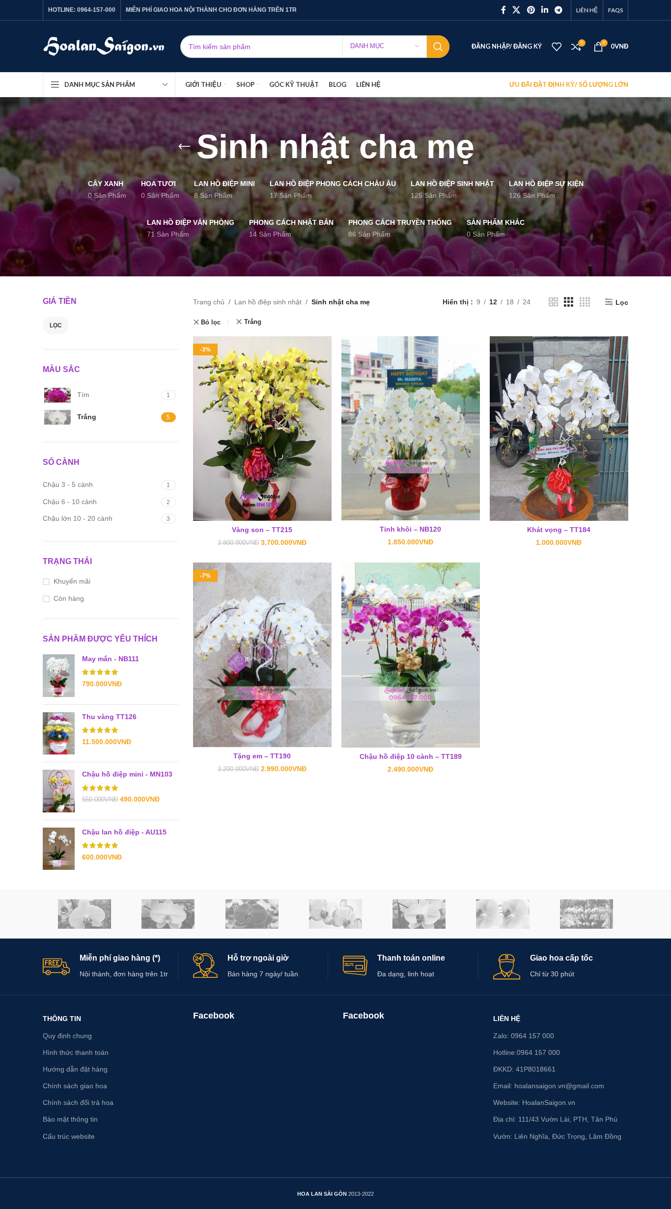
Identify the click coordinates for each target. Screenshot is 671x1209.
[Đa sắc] (586, 914)
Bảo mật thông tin (70, 1119)
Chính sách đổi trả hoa (78, 1102)
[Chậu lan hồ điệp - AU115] (59, 849)
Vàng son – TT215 (262, 530)
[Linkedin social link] (544, 10)
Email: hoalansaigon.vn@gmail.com (548, 1086)
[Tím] (252, 914)
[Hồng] (502, 914)
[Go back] (184, 147)
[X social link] (516, 10)
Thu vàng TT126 (109, 717)
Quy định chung (67, 1036)
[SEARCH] (438, 46)
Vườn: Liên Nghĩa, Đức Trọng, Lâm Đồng (557, 1136)
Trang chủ (208, 302)
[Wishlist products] (556, 46)
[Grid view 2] (553, 302)
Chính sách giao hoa (75, 1086)
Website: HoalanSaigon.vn (534, 1102)
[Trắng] (168, 914)
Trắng (252, 321)
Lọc (56, 325)
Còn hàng (69, 598)
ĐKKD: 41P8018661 (524, 1069)
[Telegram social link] (559, 10)
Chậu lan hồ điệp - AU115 (124, 832)
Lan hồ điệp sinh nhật (268, 302)
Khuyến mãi (72, 581)
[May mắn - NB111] (59, 675)
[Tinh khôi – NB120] (410, 428)
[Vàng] (84, 914)
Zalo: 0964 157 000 (523, 1036)
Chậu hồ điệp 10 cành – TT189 (411, 756)
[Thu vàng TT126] (59, 733)
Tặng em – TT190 (262, 756)
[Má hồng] (419, 914)
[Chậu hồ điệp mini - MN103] (59, 791)
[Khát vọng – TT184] (559, 428)
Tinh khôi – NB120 (410, 529)
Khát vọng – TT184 (558, 530)
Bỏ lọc (211, 322)
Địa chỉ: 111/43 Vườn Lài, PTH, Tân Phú (555, 1119)
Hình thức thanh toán (76, 1052)
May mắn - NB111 (110, 659)
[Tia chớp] (335, 914)
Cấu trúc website (69, 1136)
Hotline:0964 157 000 (526, 1052)
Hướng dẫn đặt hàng (75, 1069)
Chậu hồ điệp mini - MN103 (127, 774)
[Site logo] (104, 46)
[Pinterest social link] (531, 10)
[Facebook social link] (503, 10)
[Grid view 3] (568, 302)
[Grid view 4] (585, 302)
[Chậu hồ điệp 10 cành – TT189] (410, 655)
